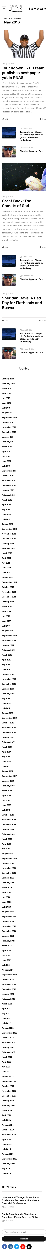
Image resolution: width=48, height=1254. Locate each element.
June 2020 (7, 902)
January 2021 (8, 936)
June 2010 (6, 403)
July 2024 (6, 1120)
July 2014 (6, 626)
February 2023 (8, 1052)
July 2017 (6, 766)
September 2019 (9, 858)
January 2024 (8, 1100)
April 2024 (6, 1115)
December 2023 (9, 1095)
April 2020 (6, 892)
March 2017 (7, 747)
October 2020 (8, 921)
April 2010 (6, 393)
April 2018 (6, 795)
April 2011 (6, 451)
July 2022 (6, 1023)
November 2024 (9, 1134)
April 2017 (6, 751)
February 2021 (8, 940)
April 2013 (6, 558)
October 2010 (8, 422)
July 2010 (6, 407)
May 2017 (6, 756)
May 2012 (6, 509)
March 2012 (7, 500)
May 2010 (6, 398)
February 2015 (8, 650)
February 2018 (8, 785)
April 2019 (6, 844)
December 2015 (9, 684)
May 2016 (6, 698)
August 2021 (7, 970)
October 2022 (8, 1037)
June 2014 (6, 621)
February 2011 (8, 441)
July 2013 (6, 572)
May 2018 (6, 800)
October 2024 (8, 1129)
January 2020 (8, 877)
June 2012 (6, 514)
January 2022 (8, 994)
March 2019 (7, 839)
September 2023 (9, 1081)
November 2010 (9, 427)
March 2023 (7, 1057)
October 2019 (8, 863)
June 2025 (7, 1144)
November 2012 (9, 533)
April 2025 (6, 1139)
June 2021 (6, 960)
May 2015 (6, 664)
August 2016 (7, 713)
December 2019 (9, 873)
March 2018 (7, 790)
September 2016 (9, 718)
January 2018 (8, 781)
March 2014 (7, 606)
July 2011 (6, 466)
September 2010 (9, 417)
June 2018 (6, 805)
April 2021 (6, 950)
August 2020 (8, 911)
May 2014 (6, 616)
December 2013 (9, 596)
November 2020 (9, 926)
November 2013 (9, 592)
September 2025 (9, 1158)
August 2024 (8, 1125)
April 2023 (6, 1062)
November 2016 (9, 727)
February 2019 (8, 834)
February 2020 (8, 882)
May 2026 (6, 1168)
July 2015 (6, 669)
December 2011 (9, 485)
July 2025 (6, 1149)
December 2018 (9, 824)
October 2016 (8, 722)
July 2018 (6, 810)
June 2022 (7, 1018)
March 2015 (7, 655)
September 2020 (9, 916)
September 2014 (9, 635)
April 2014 (6, 611)
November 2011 (8, 480)
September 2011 (9, 470)
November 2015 (9, 679)
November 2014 (9, 640)
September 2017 (9, 776)
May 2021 (6, 955)
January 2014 (8, 601)
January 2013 (8, 543)
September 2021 (9, 974)
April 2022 (6, 1008)
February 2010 (8, 383)
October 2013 (8, 587)
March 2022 (7, 1003)
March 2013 (7, 553)
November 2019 (9, 868)
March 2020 (7, 887)
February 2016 (8, 693)
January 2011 (7, 437)
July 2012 (6, 519)
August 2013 (7, 577)
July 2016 (6, 708)
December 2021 (9, 989)
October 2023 (8, 1086)
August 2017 (7, 771)
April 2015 (6, 659)
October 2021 (8, 979)
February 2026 (8, 1163)
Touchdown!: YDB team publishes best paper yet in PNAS (23, 73)
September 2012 (9, 529)
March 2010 (7, 388)
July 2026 (6, 1173)
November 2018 (9, 819)
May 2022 (6, 1013)
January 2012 (8, 490)
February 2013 (8, 548)
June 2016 (6, 703)
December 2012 (9, 538)
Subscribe (24, 1239)
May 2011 (6, 456)
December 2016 (9, 732)
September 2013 (9, 582)
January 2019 (8, 829)
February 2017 (8, 742)
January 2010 (8, 378)
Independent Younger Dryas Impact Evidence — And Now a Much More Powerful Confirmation (21, 1200)
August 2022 (8, 1028)
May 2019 (6, 848)
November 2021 (9, 984)
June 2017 (6, 761)
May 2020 (6, 897)
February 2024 (8, 1105)
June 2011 (6, 461)
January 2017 (8, 737)
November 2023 (9, 1091)
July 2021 (6, 965)
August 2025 (8, 1154)
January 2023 (8, 1047)
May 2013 (6, 563)
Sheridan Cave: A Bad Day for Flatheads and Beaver (22, 303)
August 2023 (8, 1076)
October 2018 (8, 814)
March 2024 (7, 1110)
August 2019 (7, 853)
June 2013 (6, 567)
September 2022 (9, 1033)
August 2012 (7, 524)
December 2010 (9, 432)
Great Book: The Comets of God (16, 203)
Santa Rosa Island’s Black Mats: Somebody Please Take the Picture (21, 1216)
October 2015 (8, 674)
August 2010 (7, 412)
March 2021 (7, 945)
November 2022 (9, 1042)
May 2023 (6, 1066)
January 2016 (8, 689)
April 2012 (6, 504)
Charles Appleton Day (31, 151)
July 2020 (6, 907)
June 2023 (7, 1071)
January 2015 (8, 645)
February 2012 (8, 495)
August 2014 (7, 630)
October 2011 (8, 475)
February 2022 (8, 999)
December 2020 (9, 931)
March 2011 (7, 446)
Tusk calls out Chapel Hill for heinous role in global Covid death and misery (31, 136)
